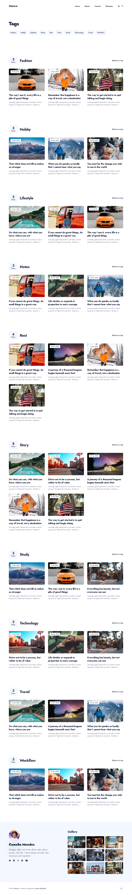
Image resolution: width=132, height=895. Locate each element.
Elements (109, 6)
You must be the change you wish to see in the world (104, 165)
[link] (10, 860)
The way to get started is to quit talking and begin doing (104, 96)
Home (77, 6)
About (87, 6)
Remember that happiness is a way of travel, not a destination (64, 96)
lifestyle (33, 32)
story (59, 32)
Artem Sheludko (40, 888)
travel (90, 32)
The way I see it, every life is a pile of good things (25, 96)
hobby (23, 32)
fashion (13, 32)
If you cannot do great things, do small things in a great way (65, 234)
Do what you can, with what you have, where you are (25, 234)
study (68, 32)
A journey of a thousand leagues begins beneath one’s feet (65, 371)
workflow (100, 32)
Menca (13, 6)
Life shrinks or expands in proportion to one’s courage (62, 302)
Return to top (117, 60)
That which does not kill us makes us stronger (26, 165)
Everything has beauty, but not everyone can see (103, 590)
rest (51, 32)
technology (79, 32)
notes (43, 32)
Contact (97, 6)
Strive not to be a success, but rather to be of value (64, 480)
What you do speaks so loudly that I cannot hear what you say (64, 165)
